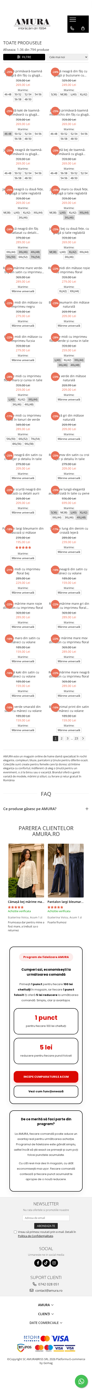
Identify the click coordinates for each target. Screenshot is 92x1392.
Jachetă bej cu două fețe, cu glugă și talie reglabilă (69, 230)
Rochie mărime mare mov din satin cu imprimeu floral (69, 640)
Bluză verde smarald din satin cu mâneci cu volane (23, 709)
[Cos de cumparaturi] (83, 28)
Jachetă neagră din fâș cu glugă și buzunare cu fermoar (69, 73)
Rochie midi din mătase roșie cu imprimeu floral (69, 270)
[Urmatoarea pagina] (83, 738)
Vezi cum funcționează (46, 1091)
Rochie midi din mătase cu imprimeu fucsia (23, 339)
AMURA (44, 1305)
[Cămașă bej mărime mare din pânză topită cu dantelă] (26, 871)
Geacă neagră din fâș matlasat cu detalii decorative (23, 230)
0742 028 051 (48, 1284)
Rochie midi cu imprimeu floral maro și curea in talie (23, 378)
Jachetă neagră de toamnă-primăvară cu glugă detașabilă (23, 152)
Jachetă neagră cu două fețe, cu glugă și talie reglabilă (23, 191)
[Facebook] (38, 1263)
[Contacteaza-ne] (72, 28)
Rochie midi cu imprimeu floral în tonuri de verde (23, 417)
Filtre (25, 57)
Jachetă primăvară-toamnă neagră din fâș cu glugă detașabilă (23, 73)
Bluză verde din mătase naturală (69, 378)
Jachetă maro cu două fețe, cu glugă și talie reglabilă (69, 191)
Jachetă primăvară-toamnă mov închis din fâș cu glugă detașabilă (69, 112)
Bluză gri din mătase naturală (69, 417)
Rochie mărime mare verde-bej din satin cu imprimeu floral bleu (23, 270)
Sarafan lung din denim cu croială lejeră (69, 530)
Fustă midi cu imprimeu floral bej (23, 571)
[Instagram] (54, 1263)
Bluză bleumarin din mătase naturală (69, 304)
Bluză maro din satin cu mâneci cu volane (23, 640)
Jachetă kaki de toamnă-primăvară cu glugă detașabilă (23, 112)
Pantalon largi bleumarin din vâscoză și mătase (23, 530)
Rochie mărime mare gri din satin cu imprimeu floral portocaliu (69, 605)
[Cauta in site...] (72, 37)
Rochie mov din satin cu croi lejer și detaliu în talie (69, 457)
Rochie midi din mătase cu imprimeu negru (23, 304)
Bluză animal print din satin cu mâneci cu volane (69, 709)
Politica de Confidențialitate (35, 1236)
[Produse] (73, 21)
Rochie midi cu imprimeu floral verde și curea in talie (69, 339)
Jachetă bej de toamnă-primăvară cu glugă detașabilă (69, 152)
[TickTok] (46, 1263)
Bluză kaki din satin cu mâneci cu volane (23, 674)
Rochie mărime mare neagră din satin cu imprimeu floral (69, 674)
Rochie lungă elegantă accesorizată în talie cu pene (69, 491)
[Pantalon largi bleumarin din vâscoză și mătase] (66, 871)
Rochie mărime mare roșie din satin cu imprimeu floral (23, 605)
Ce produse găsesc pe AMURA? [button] (29, 808)
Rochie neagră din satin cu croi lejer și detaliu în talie (23, 457)
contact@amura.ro (48, 1290)
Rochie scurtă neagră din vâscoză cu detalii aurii (23, 491)
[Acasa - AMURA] (32, 24)
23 (76, 738)
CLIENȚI (44, 1314)
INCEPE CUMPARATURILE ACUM (46, 1077)
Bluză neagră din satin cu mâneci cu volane (69, 571)
